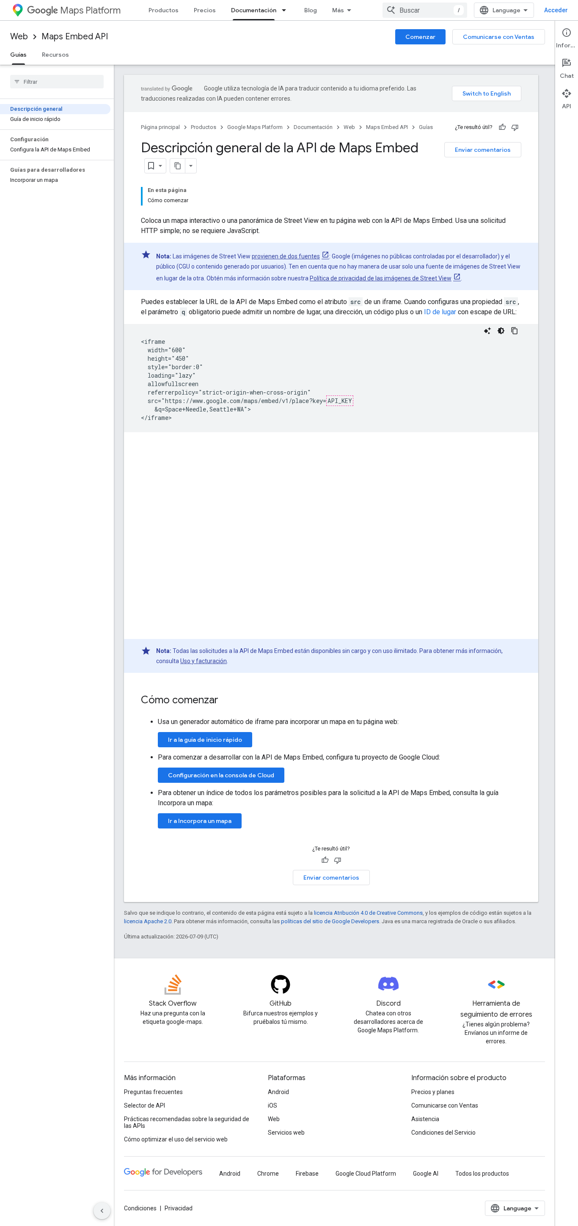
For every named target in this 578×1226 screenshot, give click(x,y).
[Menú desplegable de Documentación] (286, 10)
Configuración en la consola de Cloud (221, 775)
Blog (310, 10)
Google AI (425, 1173)
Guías (18, 54)
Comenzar (420, 37)
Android (278, 1092)
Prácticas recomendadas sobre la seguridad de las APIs (186, 1122)
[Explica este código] (487, 330)
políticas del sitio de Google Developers (330, 921)
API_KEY (340, 401)
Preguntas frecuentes (153, 1092)
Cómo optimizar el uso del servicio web (176, 1139)
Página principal (160, 127)
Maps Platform (90, 10)
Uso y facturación (203, 661)
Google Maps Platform (255, 127)
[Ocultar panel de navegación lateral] (102, 1210)
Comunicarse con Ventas (498, 37)
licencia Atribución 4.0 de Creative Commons (368, 913)
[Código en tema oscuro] (501, 330)
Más (338, 10)
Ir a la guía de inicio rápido (205, 739)
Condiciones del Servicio (443, 1132)
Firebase (307, 1173)
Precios (205, 10)
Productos (164, 10)
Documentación (253, 10)
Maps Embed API (74, 36)
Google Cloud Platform (366, 1173)
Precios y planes (432, 1092)
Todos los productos (482, 1173)
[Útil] (502, 127)
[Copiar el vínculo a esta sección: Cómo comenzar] (226, 701)
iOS (272, 1105)
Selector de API (144, 1105)
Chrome (268, 1173)
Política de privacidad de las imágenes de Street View (380, 278)
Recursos (55, 54)
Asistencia (425, 1119)
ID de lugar (440, 312)
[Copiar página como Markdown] (177, 166)
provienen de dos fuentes (286, 256)
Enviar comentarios (483, 150)
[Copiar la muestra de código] (514, 330)
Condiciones (140, 1208)
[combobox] (425, 10)
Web (19, 36)
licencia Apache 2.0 (147, 921)
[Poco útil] (515, 127)
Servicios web (286, 1132)
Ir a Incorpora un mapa (199, 821)
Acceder (556, 10)
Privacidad (179, 1208)
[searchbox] (57, 81)
